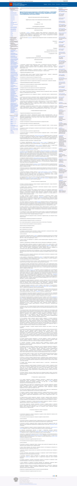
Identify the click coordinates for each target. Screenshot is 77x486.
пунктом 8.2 (35, 142)
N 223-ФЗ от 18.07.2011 (62, 69)
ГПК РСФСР (12, 117)
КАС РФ (12, 25)
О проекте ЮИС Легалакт (19, 1)
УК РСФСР (12, 131)
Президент (58, 4)
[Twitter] (54, 475)
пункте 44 (39, 402)
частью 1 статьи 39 (38, 145)
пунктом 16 (41, 196)
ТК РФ (11, 32)
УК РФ (11, 34)
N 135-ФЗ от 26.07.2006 (62, 56)
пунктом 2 (31, 286)
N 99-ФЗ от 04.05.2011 (62, 60)
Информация (11, 1)
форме (36, 235)
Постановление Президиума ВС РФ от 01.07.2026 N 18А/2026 (14, 57)
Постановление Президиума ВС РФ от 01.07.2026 (14, 51)
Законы (53, 4)
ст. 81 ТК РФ (60, 122)
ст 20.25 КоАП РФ (61, 116)
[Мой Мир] (56, 475)
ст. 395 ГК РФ (60, 109)
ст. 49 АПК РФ (61, 180)
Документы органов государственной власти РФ (14, 46)
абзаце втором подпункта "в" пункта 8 (45, 171)
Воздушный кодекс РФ (14, 14)
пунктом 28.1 (38, 291)
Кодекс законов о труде (14, 128)
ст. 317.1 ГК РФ (61, 105)
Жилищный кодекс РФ (14, 24)
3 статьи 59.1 (50, 286)
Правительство (64, 4)
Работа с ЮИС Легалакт (28, 1)
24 (34, 269)
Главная (45, 4)
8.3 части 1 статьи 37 (43, 142)
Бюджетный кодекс (14, 12)
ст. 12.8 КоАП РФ (61, 135)
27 (56, 296)
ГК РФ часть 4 (13, 19)
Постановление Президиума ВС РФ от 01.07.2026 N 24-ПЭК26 (14, 72)
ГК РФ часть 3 (13, 18)
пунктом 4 (28, 32)
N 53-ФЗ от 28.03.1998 (62, 93)
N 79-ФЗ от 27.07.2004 (62, 24)
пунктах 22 (31, 269)
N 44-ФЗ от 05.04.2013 (62, 86)
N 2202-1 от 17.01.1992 (61, 74)
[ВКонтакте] (53, 475)
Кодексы (49, 4)
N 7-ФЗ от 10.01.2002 (61, 44)
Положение (30, 37)
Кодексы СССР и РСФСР (14, 115)
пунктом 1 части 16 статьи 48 (39, 135)
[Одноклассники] (55, 475)
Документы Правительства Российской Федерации (14, 44)
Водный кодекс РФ (13, 13)
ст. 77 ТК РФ (60, 153)
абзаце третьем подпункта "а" (46, 150)
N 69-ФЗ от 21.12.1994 (61, 13)
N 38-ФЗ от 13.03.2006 (62, 41)
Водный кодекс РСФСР (14, 116)
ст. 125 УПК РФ (61, 164)
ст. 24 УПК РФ (61, 168)
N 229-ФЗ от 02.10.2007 (62, 89)
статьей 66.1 (48, 245)
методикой (39, 201)
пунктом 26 (54, 296)
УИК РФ (12, 33)
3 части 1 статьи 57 (38, 286)
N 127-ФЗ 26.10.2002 (61, 77)
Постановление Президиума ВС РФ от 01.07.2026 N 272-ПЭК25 (14, 54)
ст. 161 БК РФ (60, 148)
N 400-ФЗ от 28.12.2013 (62, 10)
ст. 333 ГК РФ (60, 102)
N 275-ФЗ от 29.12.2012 (62, 28)
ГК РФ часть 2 (13, 17)
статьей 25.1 (28, 456)
